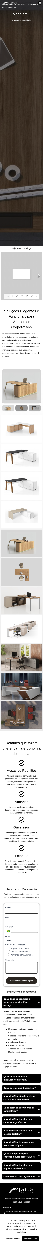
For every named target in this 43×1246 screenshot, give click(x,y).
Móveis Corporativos (20, 951)
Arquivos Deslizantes (20, 948)
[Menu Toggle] (39, 3)
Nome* (8, 908)
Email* (7, 917)
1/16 (7, 296)
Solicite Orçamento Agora (21, 980)
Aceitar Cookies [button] (30, 1239)
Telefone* (9, 927)
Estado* (8, 936)
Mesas (4, 8)
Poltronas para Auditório (21, 955)
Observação (9, 960)
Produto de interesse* (15, 944)
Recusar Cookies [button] (13, 1239)
